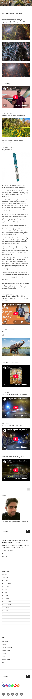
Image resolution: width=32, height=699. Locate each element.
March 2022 (5, 611)
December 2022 (6, 602)
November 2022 (6, 605)
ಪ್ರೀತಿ (3, 553)
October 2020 (6, 617)
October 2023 (5, 586)
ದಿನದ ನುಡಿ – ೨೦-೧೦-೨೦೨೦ (10, 363)
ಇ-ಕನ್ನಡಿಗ (6, 2)
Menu (16, 8)
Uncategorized (6, 641)
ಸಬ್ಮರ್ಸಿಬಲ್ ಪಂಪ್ (7, 149)
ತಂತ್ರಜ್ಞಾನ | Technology (7, 659)
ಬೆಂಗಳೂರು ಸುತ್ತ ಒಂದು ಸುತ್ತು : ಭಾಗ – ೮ (13, 425)
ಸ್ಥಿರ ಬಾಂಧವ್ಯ (5, 556)
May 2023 (4, 593)
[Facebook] (3, 685)
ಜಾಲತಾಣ (4, 653)
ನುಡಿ (3, 662)
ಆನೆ (3, 331)
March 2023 (5, 596)
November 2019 (6, 632)
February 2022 (6, 614)
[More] (18, 685)
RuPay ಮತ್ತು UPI (7, 84)
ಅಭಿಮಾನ (4, 644)
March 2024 (5, 580)
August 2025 (5, 571)
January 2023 (5, 599)
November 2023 (6, 583)
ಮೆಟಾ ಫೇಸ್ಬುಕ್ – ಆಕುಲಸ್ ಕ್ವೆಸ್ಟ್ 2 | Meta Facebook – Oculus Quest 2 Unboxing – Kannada (15, 298)
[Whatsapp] (12, 685)
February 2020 (6, 626)
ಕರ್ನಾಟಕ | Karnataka (7, 647)
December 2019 (6, 629)
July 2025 (4, 574)
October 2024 (6, 577)
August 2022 (5, 608)
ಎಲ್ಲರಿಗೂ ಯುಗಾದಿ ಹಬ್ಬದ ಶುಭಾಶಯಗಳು (13, 115)
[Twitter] (9, 685)
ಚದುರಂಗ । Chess (6, 650)
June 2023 (5, 590)
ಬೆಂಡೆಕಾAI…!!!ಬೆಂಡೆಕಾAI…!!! (8, 550)
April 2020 (5, 620)
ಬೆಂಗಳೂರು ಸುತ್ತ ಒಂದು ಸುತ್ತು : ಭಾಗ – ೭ (13, 457)
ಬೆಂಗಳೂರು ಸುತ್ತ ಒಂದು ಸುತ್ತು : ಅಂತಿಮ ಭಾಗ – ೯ (15, 394)
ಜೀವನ (3, 656)
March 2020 (5, 623)
